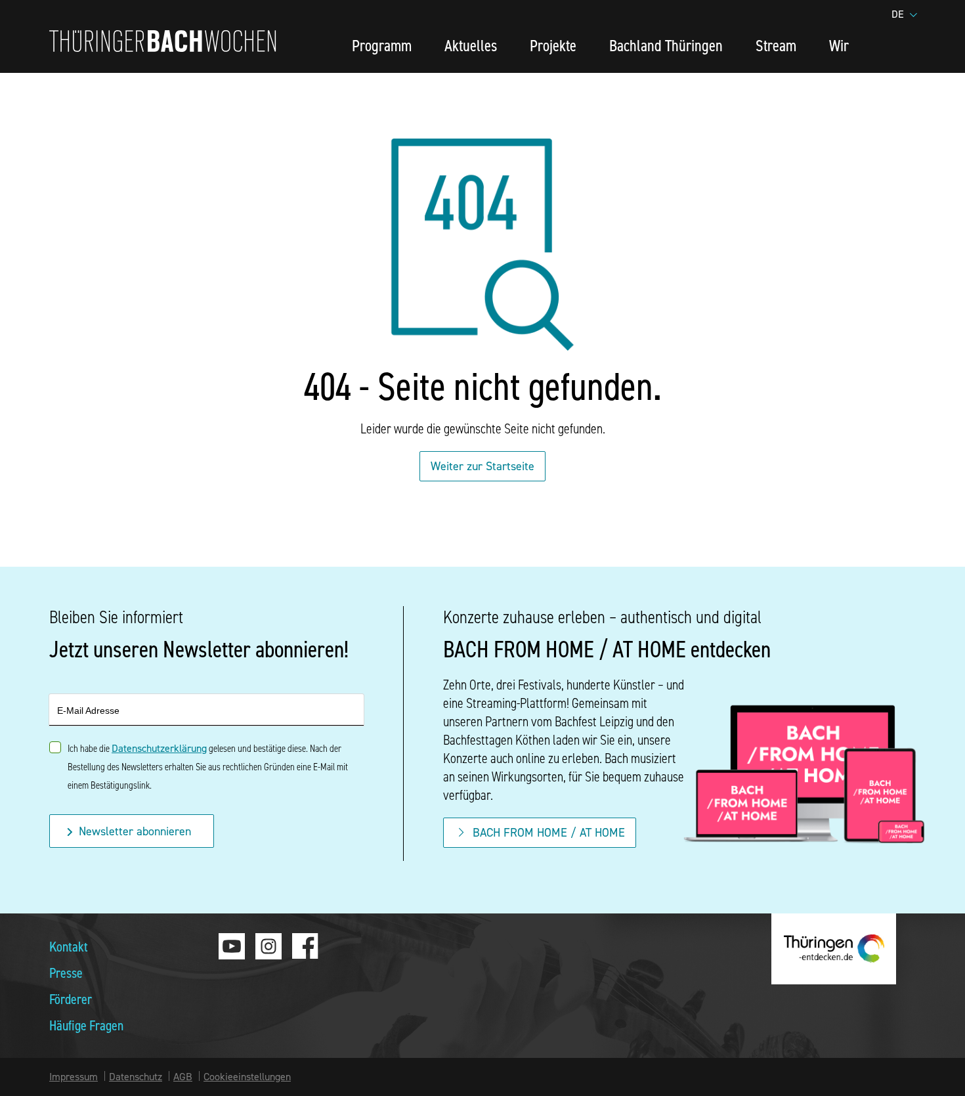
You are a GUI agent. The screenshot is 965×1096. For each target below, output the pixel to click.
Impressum (73, 1076)
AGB (182, 1076)
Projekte (553, 45)
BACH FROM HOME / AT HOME (549, 832)
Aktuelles (470, 45)
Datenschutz (135, 1076)
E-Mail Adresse (88, 710)
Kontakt (68, 946)
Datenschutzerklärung (159, 748)
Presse (66, 972)
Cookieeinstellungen (247, 1076)
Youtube (232, 946)
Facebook (305, 946)
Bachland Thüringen (666, 45)
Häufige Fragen (86, 1025)
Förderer (70, 998)
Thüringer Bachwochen (162, 41)
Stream (776, 45)
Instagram (268, 946)
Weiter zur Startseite (482, 466)
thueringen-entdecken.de (833, 948)
